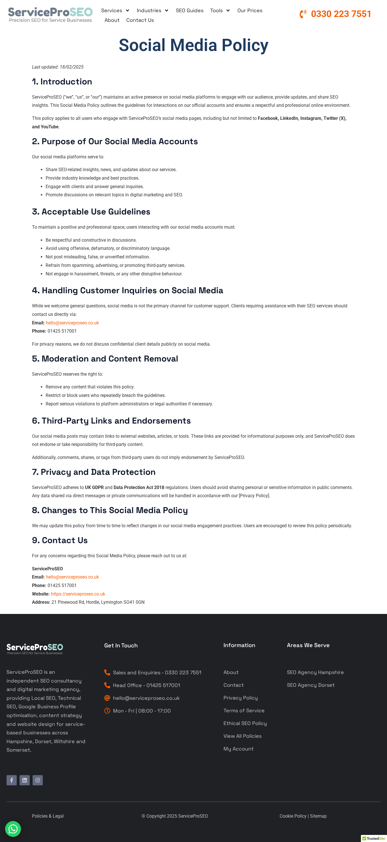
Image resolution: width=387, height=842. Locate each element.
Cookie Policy (293, 816)
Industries (149, 10)
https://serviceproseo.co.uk (78, 594)
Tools (216, 10)
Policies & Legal (48, 816)
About (112, 20)
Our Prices (249, 10)
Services (111, 10)
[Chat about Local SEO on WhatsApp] (13, 829)
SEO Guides (189, 10)
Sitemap (318, 816)
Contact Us (140, 20)
